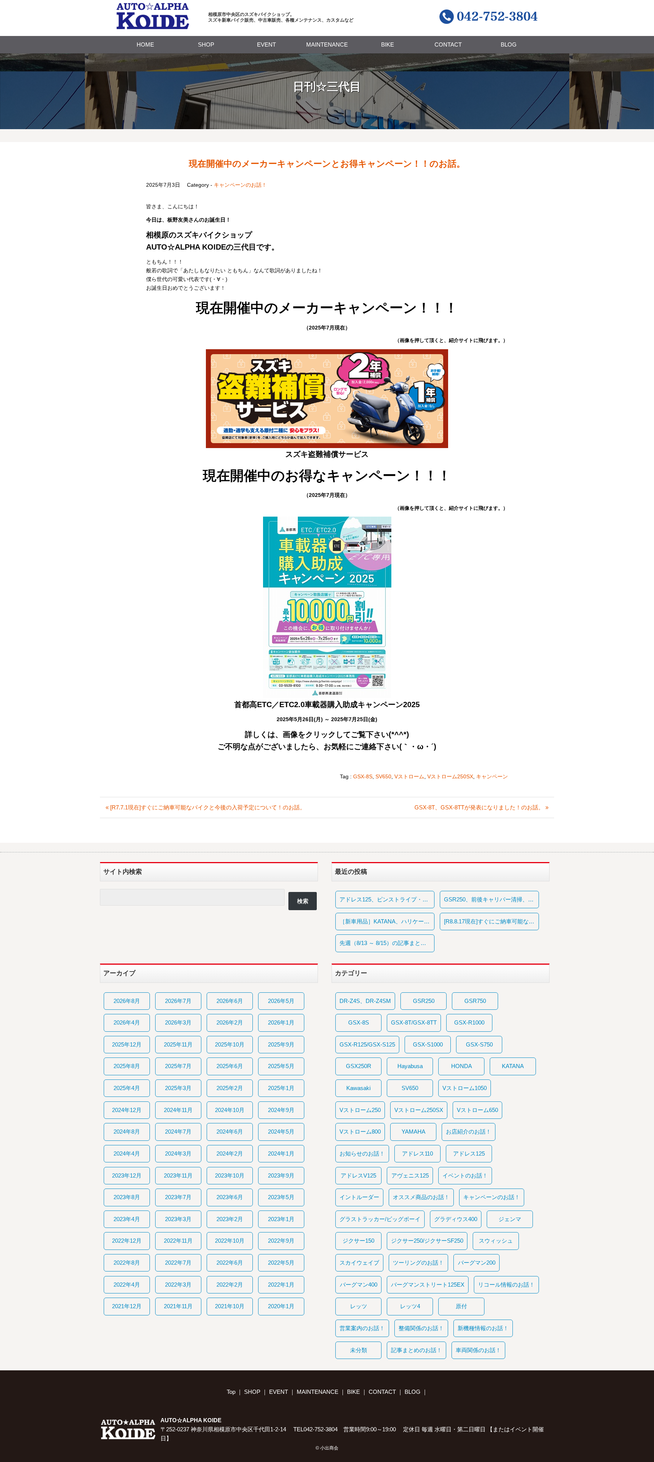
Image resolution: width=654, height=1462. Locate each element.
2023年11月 (178, 1175)
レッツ (358, 1306)
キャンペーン (492, 776)
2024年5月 (281, 1131)
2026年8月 (127, 1001)
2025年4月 (127, 1088)
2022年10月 (229, 1240)
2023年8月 (127, 1197)
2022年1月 (281, 1284)
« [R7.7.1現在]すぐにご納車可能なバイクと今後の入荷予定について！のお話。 (205, 807)
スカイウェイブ (359, 1262)
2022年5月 (281, 1262)
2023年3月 (178, 1219)
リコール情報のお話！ (506, 1284)
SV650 (383, 776)
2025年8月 (127, 1066)
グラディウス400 (455, 1219)
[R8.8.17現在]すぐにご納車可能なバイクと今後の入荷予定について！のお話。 (491, 921)
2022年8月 (127, 1262)
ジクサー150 (358, 1240)
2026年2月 (229, 1022)
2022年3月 (178, 1284)
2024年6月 (229, 1131)
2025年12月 (127, 1044)
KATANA (513, 1066)
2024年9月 (281, 1110)
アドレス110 (417, 1153)
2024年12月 (127, 1110)
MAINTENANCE (327, 44)
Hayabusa (410, 1066)
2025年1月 (281, 1088)
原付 (461, 1306)
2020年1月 (281, 1306)
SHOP (206, 44)
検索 (302, 901)
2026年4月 (127, 1022)
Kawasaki (358, 1088)
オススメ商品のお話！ (421, 1197)
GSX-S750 (479, 1044)
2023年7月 (178, 1197)
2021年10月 (229, 1306)
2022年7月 (178, 1262)
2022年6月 (229, 1262)
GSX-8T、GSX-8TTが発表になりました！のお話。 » (481, 807)
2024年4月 (127, 1153)
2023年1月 (281, 1219)
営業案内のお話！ (362, 1328)
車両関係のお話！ (478, 1350)
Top (231, 1392)
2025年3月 (178, 1088)
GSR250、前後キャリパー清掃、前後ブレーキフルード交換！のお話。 (491, 899)
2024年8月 (127, 1131)
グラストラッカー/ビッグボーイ (379, 1219)
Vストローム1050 (464, 1088)
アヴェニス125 (410, 1175)
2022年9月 (281, 1240)
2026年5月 (281, 1001)
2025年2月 (229, 1088)
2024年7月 (178, 1131)
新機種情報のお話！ (483, 1328)
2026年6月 (229, 1001)
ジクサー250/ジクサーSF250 (427, 1240)
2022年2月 (229, 1284)
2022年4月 (127, 1284)
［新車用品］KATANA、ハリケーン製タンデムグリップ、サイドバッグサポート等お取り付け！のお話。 (386, 921)
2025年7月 (178, 1066)
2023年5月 (281, 1197)
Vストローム (409, 776)
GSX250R (358, 1066)
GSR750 (475, 1001)
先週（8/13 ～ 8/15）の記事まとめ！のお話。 (386, 943)
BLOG (509, 44)
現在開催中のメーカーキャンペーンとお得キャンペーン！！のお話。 (327, 164)
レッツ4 (410, 1306)
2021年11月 (178, 1306)
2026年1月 (281, 1022)
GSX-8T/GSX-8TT (414, 1022)
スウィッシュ (496, 1240)
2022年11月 (178, 1240)
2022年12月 (127, 1240)
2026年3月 (178, 1022)
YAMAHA (413, 1131)
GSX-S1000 (428, 1044)
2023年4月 (127, 1219)
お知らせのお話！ (362, 1153)
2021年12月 (127, 1306)
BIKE (387, 44)
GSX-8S (362, 776)
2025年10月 (229, 1044)
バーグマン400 (358, 1284)
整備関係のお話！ (421, 1328)
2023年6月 (229, 1197)
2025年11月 (178, 1044)
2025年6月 (229, 1066)
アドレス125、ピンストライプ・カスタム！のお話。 (386, 899)
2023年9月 (281, 1175)
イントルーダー (359, 1197)
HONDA (461, 1066)
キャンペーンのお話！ (240, 185)
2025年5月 (281, 1066)
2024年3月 (178, 1153)
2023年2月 (229, 1219)
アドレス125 (469, 1153)
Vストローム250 (360, 1110)
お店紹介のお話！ (468, 1131)
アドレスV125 (358, 1175)
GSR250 (423, 1001)
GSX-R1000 (469, 1022)
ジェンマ (509, 1219)
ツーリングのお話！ (418, 1262)
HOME (145, 44)
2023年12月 (127, 1175)
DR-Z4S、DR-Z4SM (365, 1001)
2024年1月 (281, 1153)
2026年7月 (178, 1001)
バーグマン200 (476, 1262)
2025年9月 (281, 1044)
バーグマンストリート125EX (427, 1284)
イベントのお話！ (465, 1175)
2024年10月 (229, 1110)
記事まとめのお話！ (416, 1350)
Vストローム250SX (450, 776)
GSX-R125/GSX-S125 (367, 1044)
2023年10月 (229, 1175)
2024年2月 (229, 1153)
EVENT (266, 44)
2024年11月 (178, 1110)
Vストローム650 (477, 1110)
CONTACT (448, 44)
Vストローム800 (360, 1131)
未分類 (358, 1350)
